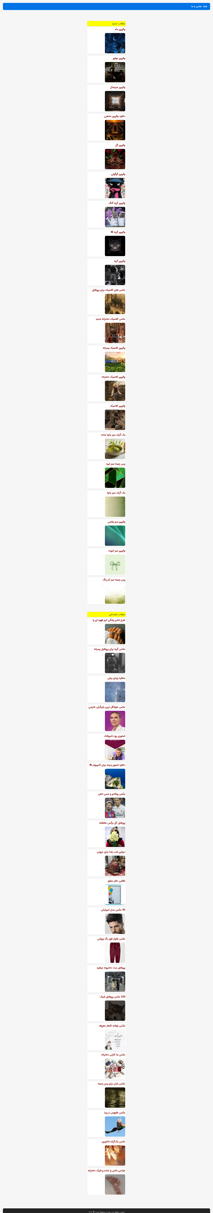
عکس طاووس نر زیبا (114, 1113)
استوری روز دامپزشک (114, 736)
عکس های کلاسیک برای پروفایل (108, 290)
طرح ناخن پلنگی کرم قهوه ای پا (109, 620)
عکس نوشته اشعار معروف (112, 1026)
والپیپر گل (120, 145)
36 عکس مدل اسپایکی (113, 910)
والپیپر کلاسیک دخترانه (113, 377)
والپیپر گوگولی (118, 174)
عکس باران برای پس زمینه (111, 1084)
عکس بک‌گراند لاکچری (113, 1142)
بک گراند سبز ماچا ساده (113, 435)
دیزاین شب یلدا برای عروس (111, 852)
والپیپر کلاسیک (117, 406)
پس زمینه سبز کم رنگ (114, 580)
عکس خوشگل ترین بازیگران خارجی (107, 707)
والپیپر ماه (120, 29)
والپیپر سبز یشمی (116, 522)
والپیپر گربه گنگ (117, 203)
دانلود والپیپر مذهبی (114, 116)
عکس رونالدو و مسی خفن (111, 794)
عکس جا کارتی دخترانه (113, 1055)
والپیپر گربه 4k (118, 232)
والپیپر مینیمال (117, 87)
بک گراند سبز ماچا (116, 493)
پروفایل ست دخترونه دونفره (111, 968)
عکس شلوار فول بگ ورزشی (111, 939)
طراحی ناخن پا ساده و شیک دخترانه (106, 1171)
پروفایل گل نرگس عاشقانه (112, 823)
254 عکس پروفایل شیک (112, 997)
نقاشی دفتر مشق (116, 881)
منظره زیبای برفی (116, 678)
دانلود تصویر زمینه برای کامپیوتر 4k (107, 765)
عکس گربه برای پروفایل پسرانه (109, 649)
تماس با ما (196, 6)
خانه (205, 6)
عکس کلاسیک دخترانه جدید (110, 319)
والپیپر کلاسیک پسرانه (114, 348)
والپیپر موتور (119, 58)
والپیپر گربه (119, 261)
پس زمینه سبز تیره (115, 464)
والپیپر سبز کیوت (116, 551)
